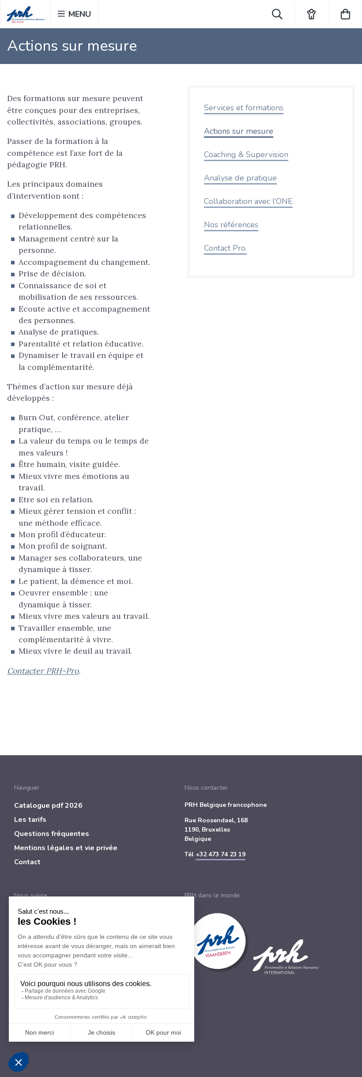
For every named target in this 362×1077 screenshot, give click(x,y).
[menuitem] (95, 807)
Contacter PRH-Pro (43, 671)
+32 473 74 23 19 (220, 854)
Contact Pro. (225, 248)
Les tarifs (30, 820)
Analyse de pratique (240, 178)
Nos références (231, 224)
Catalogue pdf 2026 (48, 805)
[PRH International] (286, 979)
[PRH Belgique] (25, 14)
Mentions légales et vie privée (65, 848)
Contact (27, 862)
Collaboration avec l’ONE (248, 201)
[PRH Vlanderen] (219, 979)
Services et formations (243, 107)
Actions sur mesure (238, 131)
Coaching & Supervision (246, 154)
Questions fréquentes (51, 834)
